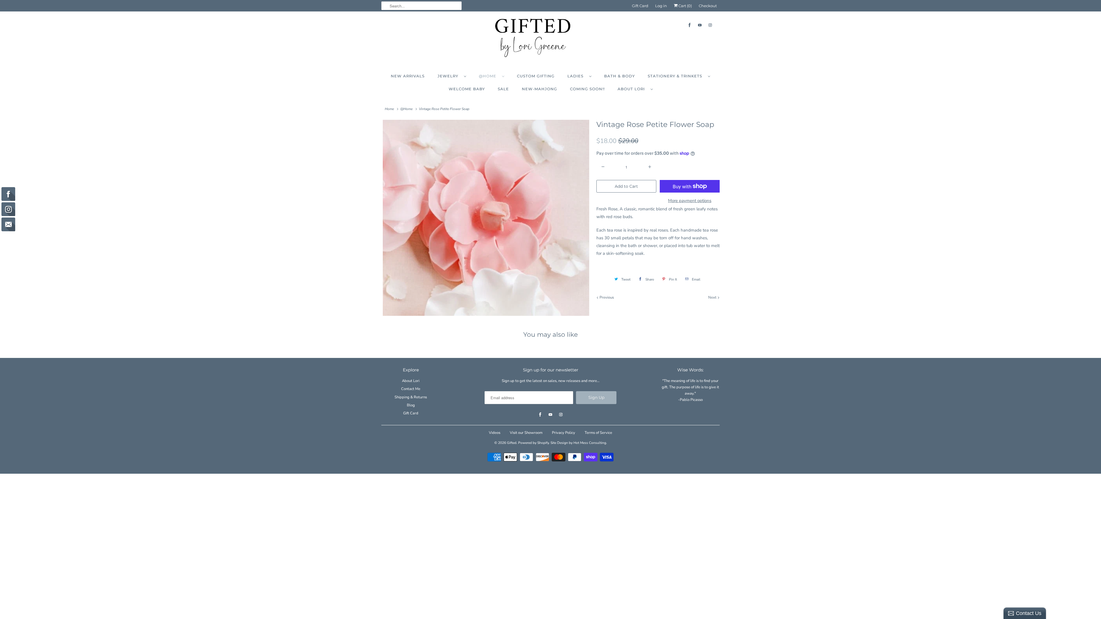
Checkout (708, 5)
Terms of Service (598, 432)
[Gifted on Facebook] (689, 25)
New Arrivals (408, 76)
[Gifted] (550, 39)
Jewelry (449, 76)
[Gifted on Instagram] (710, 25)
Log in (661, 5)
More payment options (689, 200)
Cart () (685, 5)
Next (712, 297)
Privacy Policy (563, 432)
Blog (411, 405)
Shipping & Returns (411, 397)
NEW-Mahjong (539, 89)
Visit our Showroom (526, 432)
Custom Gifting (536, 76)
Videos (494, 432)
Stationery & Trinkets (676, 76)
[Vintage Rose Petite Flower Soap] (486, 218)
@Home (489, 76)
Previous (606, 297)
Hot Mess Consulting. (590, 442)
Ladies (576, 76)
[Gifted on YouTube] (700, 25)
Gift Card (640, 5)
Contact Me (410, 388)
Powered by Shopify (533, 442)
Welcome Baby (467, 89)
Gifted (511, 442)
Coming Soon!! (587, 89)
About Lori (633, 89)
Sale (503, 89)
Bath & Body (619, 76)
